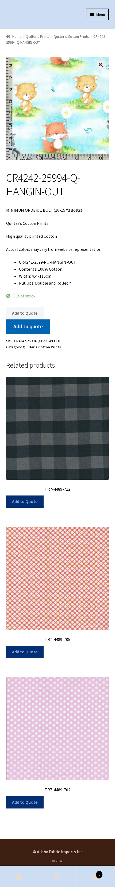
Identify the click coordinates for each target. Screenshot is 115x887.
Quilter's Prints (37, 36)
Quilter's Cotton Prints (71, 36)
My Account (19, 877)
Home (17, 36)
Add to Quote (24, 313)
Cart (88, 873)
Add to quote (28, 326)
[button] (101, 65)
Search (57, 877)
